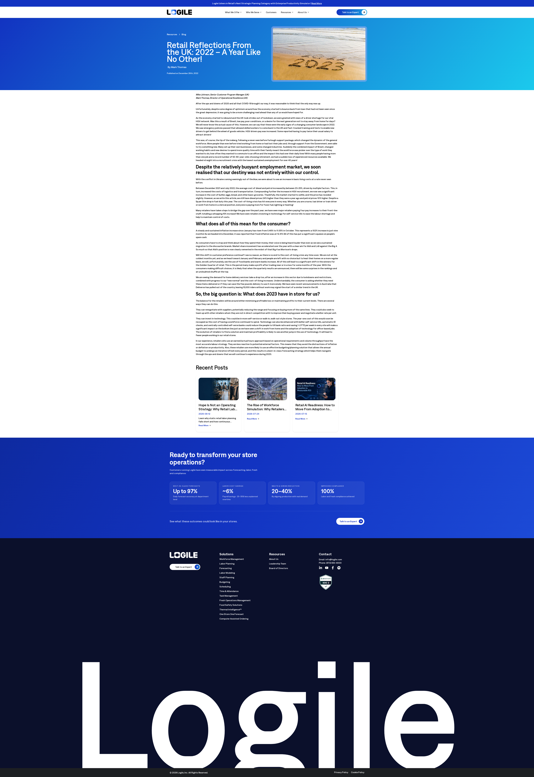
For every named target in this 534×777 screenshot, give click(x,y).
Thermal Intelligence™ (230, 609)
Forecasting (225, 568)
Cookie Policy (357, 772)
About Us (273, 559)
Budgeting (224, 582)
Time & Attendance (228, 591)
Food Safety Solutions (230, 605)
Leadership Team (277, 563)
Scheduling (225, 586)
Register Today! (299, 3)
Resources (172, 34)
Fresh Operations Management (235, 600)
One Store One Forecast (231, 614)
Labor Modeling (227, 573)
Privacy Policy (341, 772)
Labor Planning (226, 563)
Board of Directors (278, 568)
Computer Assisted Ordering (233, 618)
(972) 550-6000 (334, 563)
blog (184, 34)
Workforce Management (231, 559)
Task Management (228, 595)
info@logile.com (333, 559)
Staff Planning (226, 577)
